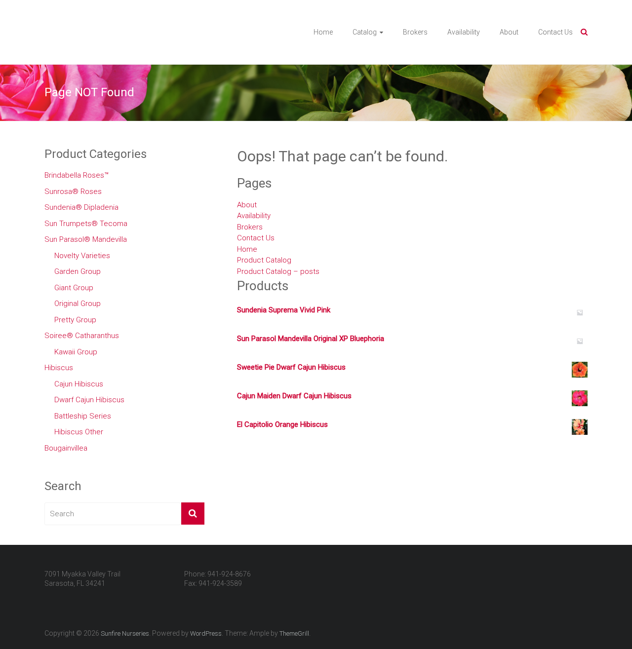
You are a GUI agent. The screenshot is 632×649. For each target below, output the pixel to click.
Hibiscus (58, 367)
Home (323, 32)
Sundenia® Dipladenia (81, 207)
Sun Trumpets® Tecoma (85, 223)
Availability (463, 32)
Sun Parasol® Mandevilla (85, 239)
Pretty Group (75, 319)
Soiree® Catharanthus (81, 335)
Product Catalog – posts (278, 271)
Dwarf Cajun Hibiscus (89, 399)
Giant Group (73, 287)
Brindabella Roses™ (76, 175)
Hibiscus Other (78, 431)
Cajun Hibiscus (78, 384)
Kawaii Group (75, 351)
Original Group (77, 303)
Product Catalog (264, 260)
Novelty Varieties (82, 255)
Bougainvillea (65, 448)
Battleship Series (82, 416)
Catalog (365, 32)
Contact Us (555, 32)
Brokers (415, 32)
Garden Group (77, 271)
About (509, 32)
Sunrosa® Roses (73, 191)
